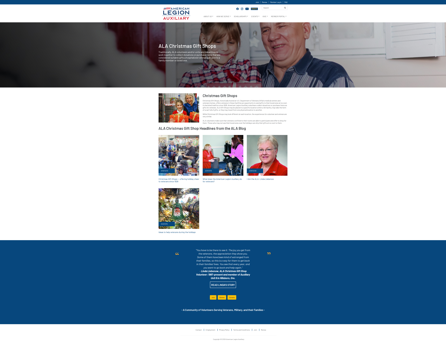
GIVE (264, 16)
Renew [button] (222, 297)
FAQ (285, 2)
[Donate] (254, 8)
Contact (199, 330)
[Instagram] (242, 8)
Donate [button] (232, 297)
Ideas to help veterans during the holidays (177, 232)
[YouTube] (247, 8)
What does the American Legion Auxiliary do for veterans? (222, 180)
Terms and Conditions (241, 330)
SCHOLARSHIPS (240, 16)
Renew (264, 2)
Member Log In (275, 2)
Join (257, 2)
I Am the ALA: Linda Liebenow (260, 179)
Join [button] (213, 297)
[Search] (285, 7)
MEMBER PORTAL (278, 16)
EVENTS (254, 16)
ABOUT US (208, 16)
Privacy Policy (224, 330)
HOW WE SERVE (222, 16)
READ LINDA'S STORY (223, 284)
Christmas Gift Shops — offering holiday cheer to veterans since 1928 (179, 180)
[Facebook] (237, 8)
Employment (210, 330)
